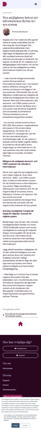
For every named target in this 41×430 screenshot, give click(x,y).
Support (22, 355)
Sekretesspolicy (9, 390)
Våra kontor (8, 368)
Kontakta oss (21, 348)
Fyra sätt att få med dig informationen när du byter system (21, 315)
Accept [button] (15, 425)
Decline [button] (25, 425)
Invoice (6, 385)
